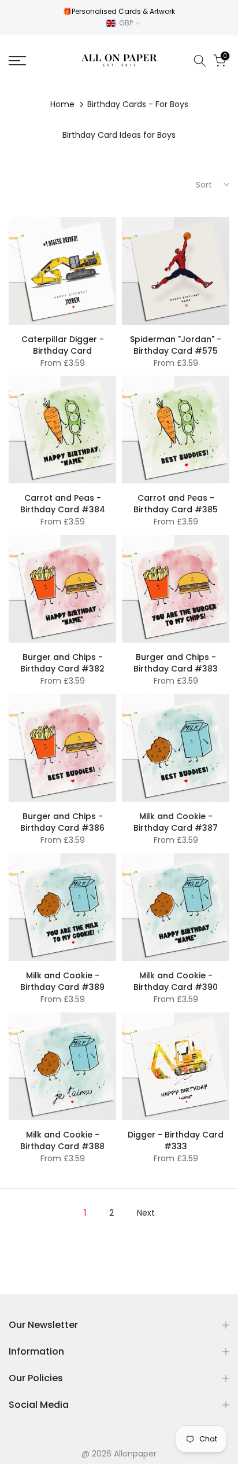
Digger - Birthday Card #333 (176, 1140)
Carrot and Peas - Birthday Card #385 (175, 503)
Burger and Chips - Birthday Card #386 (62, 822)
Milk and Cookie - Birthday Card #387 (175, 822)
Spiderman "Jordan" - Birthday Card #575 (175, 345)
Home (62, 104)
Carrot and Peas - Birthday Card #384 (62, 503)
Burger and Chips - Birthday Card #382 (62, 662)
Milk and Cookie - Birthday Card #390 (175, 981)
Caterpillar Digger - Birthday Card (62, 345)
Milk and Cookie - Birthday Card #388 (62, 1140)
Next (146, 1213)
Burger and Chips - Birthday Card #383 (175, 662)
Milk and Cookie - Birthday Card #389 (62, 981)
